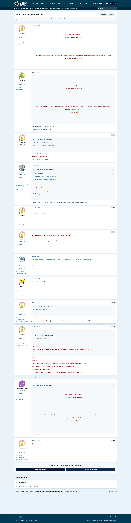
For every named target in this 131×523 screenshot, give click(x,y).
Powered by (110, 520)
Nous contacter (29, 520)
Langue (16, 520)
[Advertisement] (55, 503)
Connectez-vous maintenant (90, 469)
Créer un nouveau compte (40, 469)
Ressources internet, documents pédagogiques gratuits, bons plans (50, 19)
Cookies (35, 520)
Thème (22, 520)
